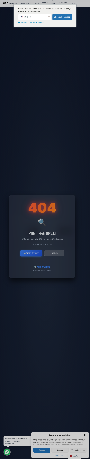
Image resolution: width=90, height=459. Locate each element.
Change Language (62, 17)
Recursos (25, 3)
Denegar (60, 450)
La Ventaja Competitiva (63, 3)
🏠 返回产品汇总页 (31, 253)
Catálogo (12, 3)
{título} (57, 455)
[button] (86, 435)
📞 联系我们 (54, 253)
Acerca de (45, 3)
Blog (37, 3)
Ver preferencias (78, 450)
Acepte (42, 450)
